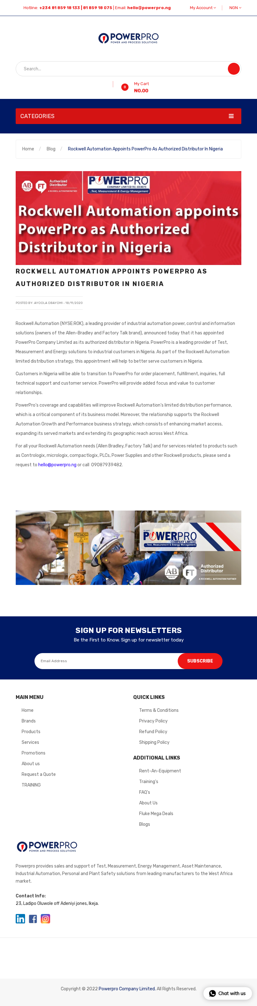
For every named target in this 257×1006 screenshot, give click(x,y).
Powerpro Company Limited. (127, 989)
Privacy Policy (153, 721)
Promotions (33, 753)
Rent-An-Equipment (160, 771)
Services (30, 742)
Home (28, 149)
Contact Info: (31, 896)
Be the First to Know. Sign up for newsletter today (129, 640)
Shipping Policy (154, 742)
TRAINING (31, 785)
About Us (148, 803)
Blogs (144, 824)
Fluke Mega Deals (156, 813)
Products (31, 731)
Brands (29, 721)
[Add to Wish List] (110, 84)
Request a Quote (39, 774)
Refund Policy (153, 731)
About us (31, 763)
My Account (201, 7)
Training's (148, 781)
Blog (51, 149)
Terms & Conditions (159, 710)
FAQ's (144, 792)
